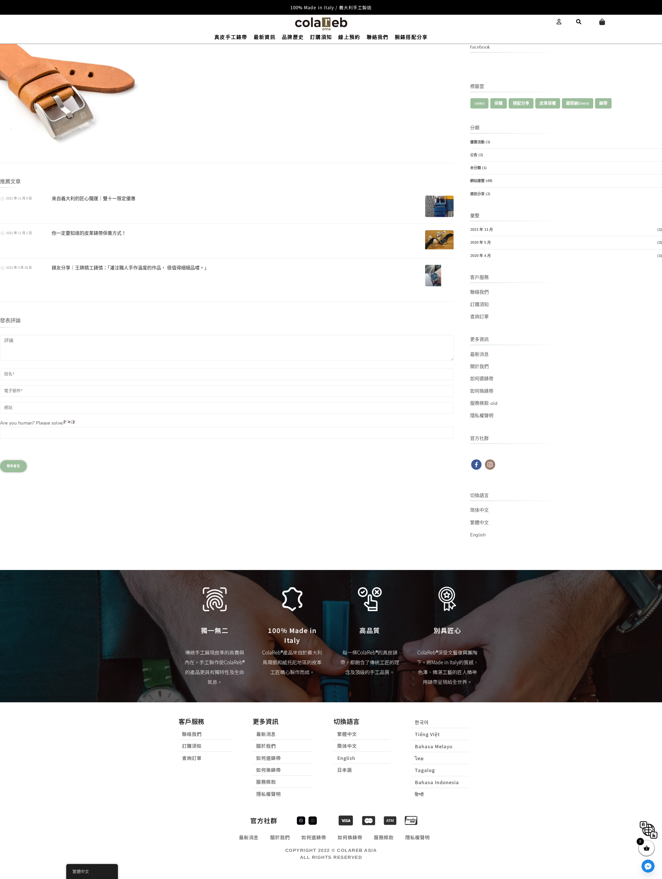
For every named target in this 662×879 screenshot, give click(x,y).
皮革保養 (547, 103)
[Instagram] (313, 820)
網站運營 (477, 180)
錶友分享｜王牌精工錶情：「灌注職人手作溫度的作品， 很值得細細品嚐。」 (130, 268)
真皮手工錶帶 (230, 37)
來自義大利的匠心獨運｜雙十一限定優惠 (94, 199)
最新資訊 (265, 37)
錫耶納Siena (577, 103)
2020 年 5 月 (480, 242)
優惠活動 (477, 142)
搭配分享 (521, 103)
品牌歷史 (293, 37)
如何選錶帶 (481, 379)
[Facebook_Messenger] (648, 866)
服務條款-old (484, 403)
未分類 (475, 167)
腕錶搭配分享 (411, 37)
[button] (578, 22)
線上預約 (349, 37)
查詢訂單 (479, 317)
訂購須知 (321, 37)
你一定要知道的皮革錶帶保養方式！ (89, 233)
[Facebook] (301, 820)
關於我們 (479, 367)
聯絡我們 (378, 37)
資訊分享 (477, 193)
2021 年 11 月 (481, 229)
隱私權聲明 (481, 416)
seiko (479, 103)
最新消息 (479, 354)
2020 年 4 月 (480, 255)
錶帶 (603, 103)
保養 (498, 103)
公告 (473, 154)
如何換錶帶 (481, 391)
